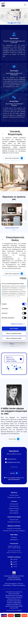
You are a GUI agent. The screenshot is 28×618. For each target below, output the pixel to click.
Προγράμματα (14, 539)
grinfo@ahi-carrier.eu (16, 552)
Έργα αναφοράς (14, 513)
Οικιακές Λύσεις (14, 495)
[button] (14, 16)
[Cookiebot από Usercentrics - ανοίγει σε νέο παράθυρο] (20, 278)
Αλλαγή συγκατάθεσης (18, 585)
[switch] (24, 308)
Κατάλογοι (14, 537)
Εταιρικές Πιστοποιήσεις (14, 528)
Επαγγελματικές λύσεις (14, 522)
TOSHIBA (11, 615)
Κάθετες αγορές (14, 510)
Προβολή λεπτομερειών (17, 323)
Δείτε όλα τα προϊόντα (12, 158)
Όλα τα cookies (14, 328)
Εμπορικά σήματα (14, 508)
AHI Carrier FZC (14, 506)
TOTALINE (17, 615)
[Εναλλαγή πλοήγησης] (25, 4)
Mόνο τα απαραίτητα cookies (14, 338)
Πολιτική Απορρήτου (14, 479)
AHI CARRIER (4, 615)
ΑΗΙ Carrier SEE (14, 504)
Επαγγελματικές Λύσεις (14, 497)
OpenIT (20, 610)
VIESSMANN (24, 615)
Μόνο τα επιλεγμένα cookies (14, 333)
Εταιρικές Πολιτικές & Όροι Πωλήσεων (14, 530)
